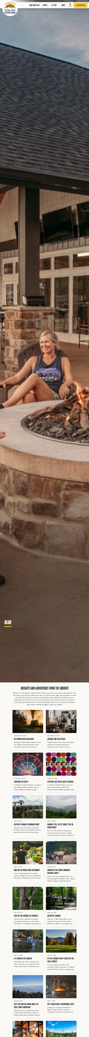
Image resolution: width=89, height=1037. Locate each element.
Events (45, 5)
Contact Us (69, 1)
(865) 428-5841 (83, 1)
